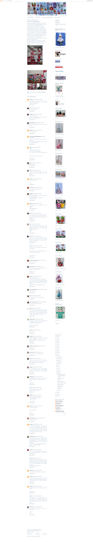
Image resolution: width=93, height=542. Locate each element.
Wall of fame (57, 23)
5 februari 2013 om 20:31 (36, 395)
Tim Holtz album (59, 406)
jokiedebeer (31, 376)
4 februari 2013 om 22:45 (37, 246)
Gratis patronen (57, 17)
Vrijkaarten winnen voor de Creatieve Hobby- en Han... (61, 376)
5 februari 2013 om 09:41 (41, 302)
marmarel (31, 187)
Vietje (30, 308)
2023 (57, 339)
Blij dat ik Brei (58, 403)
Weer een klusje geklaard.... (60, 386)
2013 (57, 355)
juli (58, 365)
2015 (57, 352)
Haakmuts (58, 408)
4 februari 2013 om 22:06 (36, 213)
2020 (57, 344)
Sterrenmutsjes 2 (60, 381)
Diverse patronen (31, 17)
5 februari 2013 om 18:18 (38, 376)
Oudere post (45, 534)
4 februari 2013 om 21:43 (37, 179)
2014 (57, 354)
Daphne (30, 276)
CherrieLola (31, 507)
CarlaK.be (31, 130)
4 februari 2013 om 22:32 (36, 236)
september (59, 362)
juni (58, 366)
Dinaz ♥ (30, 163)
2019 (57, 346)
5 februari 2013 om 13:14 (41, 346)
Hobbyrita (31, 336)
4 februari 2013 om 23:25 (39, 266)
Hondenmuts (59, 388)
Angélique (31, 193)
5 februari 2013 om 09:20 (36, 295)
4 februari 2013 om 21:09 (39, 122)
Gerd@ (30, 395)
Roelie (30, 213)
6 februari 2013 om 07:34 (37, 424)
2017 (57, 349)
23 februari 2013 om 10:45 (37, 486)
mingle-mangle (32, 319)
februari (58, 373)
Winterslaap (58, 404)
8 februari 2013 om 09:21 (37, 470)
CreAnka (30, 179)
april (58, 370)
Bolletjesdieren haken (60, 412)
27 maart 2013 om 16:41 (38, 507)
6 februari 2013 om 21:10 (37, 458)
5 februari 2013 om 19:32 (37, 387)
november (59, 358)
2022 (57, 341)
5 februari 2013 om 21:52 (37, 406)
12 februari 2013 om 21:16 (37, 476)
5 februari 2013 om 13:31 (38, 352)
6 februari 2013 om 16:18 (36, 449)
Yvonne (30, 330)
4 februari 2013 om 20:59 (37, 99)
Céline (30, 358)
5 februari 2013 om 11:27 (39, 319)
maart (58, 371)
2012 (57, 392)
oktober (58, 360)
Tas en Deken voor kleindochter (59, 409)
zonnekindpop (31, 436)
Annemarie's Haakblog (60, 411)
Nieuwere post (29, 534)
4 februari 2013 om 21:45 (37, 203)
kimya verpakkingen (59, 405)
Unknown (31, 99)
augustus (59, 363)
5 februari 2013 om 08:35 (42, 289)
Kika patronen (37, 17)
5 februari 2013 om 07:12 (36, 276)
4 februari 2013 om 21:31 (36, 170)
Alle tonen (64, 413)
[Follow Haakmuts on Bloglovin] (59, 71)
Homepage (37, 534)
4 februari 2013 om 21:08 (37, 114)
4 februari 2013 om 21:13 (36, 147)
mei (58, 368)
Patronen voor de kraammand (47, 17)
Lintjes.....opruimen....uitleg (61, 382)
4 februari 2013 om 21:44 (37, 193)
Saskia (30, 449)
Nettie (30, 170)
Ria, (30, 224)
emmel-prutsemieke (33, 260)
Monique (30, 114)
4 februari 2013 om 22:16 (35, 224)
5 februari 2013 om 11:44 (36, 330)
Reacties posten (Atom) (36, 536)
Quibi (30, 295)
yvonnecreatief (32, 122)
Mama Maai (31, 352)
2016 (57, 351)
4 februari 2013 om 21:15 (36, 163)
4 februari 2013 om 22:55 (41, 260)
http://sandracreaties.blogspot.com (35, 136)
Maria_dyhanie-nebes (33, 302)
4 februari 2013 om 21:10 (37, 130)
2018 (57, 347)
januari (58, 390)
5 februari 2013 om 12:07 (37, 336)
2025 (57, 338)
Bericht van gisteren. (59, 401)
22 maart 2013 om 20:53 (37, 496)
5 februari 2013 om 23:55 (40, 418)
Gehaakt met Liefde (33, 346)
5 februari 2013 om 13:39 (36, 358)
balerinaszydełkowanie (33, 289)
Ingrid (30, 147)
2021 (57, 343)
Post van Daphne (59, 401)
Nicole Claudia (31, 266)
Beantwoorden (31, 105)
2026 (57, 336)
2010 (57, 396)
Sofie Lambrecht (32, 418)
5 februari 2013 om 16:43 (37, 367)
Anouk (30, 236)
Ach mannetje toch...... (60, 384)
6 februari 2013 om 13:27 (39, 436)
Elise (30, 108)
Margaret (31, 367)
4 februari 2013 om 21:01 (35, 108)
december (59, 357)
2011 (57, 394)
